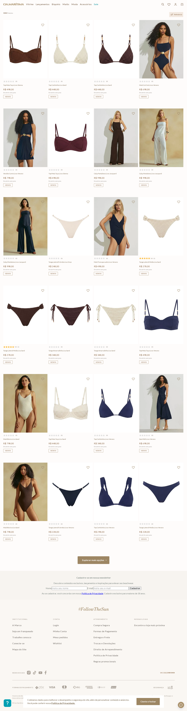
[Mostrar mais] (93, 560)
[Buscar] (163, 4)
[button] (13, 67)
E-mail (90, 588)
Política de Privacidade (92, 593)
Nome (49, 588)
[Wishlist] (169, 4)
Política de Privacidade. (63, 703)
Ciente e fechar (148, 701)
